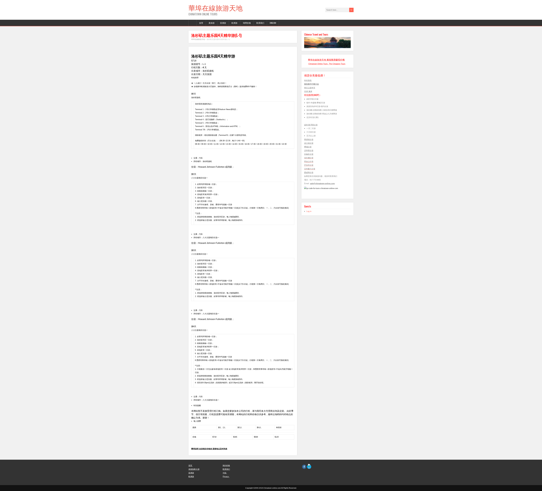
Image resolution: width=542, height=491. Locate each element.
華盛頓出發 (308, 139)
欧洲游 (234, 22)
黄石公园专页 (309, 88)
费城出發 (308, 147)
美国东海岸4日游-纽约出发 (317, 106)
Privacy (226, 476)
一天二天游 (311, 128)
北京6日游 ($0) (312, 117)
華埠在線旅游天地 (215, 8)
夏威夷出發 (308, 172)
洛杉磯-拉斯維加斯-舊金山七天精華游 (321, 114)
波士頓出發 (308, 143)
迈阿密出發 (308, 150)
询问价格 (226, 465)
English (273, 22)
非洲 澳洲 (308, 91)
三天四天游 (311, 132)
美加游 (212, 22)
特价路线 (308, 80)
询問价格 (247, 22)
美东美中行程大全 (311, 84)
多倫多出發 (308, 154)
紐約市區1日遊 (312, 99)
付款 (225, 473)
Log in (308, 211)
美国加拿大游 (193, 469)
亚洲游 (223, 22)
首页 (201, 22)
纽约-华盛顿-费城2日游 (315, 103)
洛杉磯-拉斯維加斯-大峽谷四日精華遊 (321, 110)
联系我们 (260, 22)
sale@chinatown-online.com (322, 183)
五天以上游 (311, 136)
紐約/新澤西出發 (311, 125)
